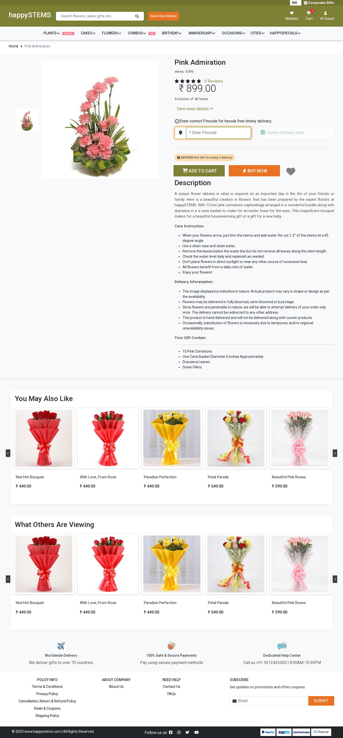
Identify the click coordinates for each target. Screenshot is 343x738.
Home (14, 46)
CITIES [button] (256, 33)
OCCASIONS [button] (232, 33)
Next (334, 453)
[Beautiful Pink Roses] (299, 438)
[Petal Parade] (235, 438)
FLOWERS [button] (110, 33)
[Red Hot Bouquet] (43, 438)
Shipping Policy (47, 716)
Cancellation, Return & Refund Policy (47, 701)
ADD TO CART (203, 170)
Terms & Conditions (47, 687)
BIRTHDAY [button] (170, 33)
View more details (193, 108)
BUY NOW (257, 170)
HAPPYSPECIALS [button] (283, 33)
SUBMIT (321, 700)
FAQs (171, 694)
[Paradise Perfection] (171, 438)
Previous (8, 453)
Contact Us (171, 687)
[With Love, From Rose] (107, 438)
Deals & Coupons (47, 708)
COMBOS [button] (141, 33)
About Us (116, 687)
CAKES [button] (86, 33)
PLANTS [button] (58, 33)
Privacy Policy (47, 694)
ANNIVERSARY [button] (200, 33)
